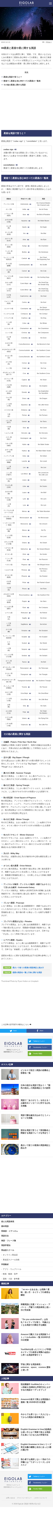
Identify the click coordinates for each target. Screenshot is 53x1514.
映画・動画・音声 (10, 1274)
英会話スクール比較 (11, 1260)
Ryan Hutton (23, 981)
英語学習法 (5, 1245)
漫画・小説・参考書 (11, 1279)
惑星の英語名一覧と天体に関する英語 (27, 972)
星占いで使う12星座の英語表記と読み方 (28, 968)
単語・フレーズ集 (8, 1240)
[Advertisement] (26, 109)
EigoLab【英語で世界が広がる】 (29, 1504)
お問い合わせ (10, 1498)
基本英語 (5, 1226)
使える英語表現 (7, 1221)
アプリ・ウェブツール (12, 1269)
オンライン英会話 (10, 1255)
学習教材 (5, 1264)
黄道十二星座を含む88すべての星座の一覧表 (22, 81)
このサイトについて (40, 1498)
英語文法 (5, 1236)
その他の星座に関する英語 (14, 85)
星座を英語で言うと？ (12, 77)
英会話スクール (7, 1250)
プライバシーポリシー (24, 1498)
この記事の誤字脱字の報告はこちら (15, 1024)
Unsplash (34, 981)
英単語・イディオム (9, 1231)
